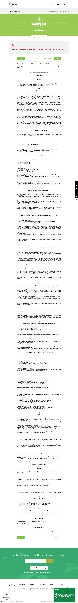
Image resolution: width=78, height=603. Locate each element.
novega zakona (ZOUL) (64, 591)
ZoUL (34, 49)
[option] (39, 30)
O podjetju (62, 587)
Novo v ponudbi (32, 587)
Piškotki (49, 601)
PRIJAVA (49, 561)
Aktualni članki (52, 587)
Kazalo (21, 58)
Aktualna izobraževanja (23, 587)
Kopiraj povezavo (48, 58)
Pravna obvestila (44, 601)
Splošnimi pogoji (35, 572)
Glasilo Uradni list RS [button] (52, 11)
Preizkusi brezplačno (43, 588)
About (66, 587)
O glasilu (10, 588)
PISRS (19, 51)
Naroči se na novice (53, 588)
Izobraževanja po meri (22, 588)
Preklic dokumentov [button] (64, 11)
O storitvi (41, 587)
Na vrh (56, 537)
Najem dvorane (21, 589)
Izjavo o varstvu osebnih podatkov (46, 572)
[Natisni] (57, 58)
